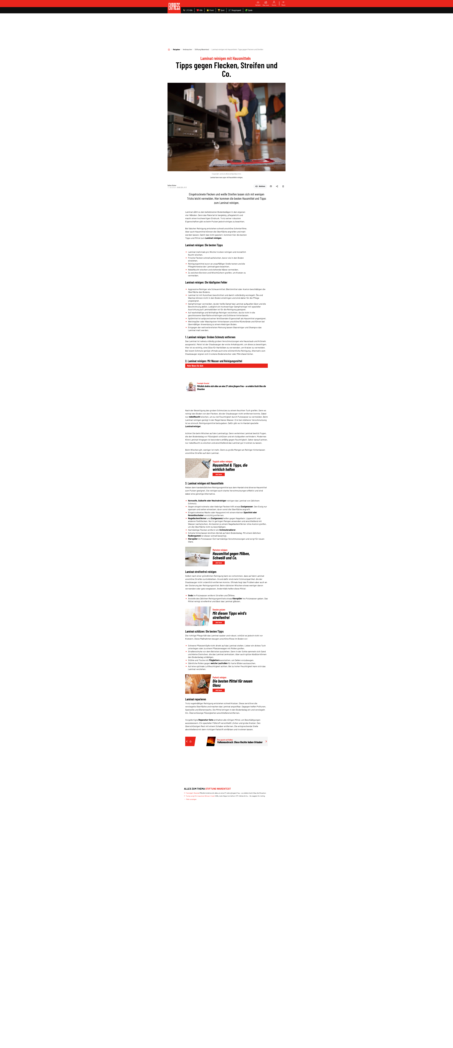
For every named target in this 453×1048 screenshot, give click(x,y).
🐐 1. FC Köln (188, 10)
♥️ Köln (199, 10)
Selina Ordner (172, 185)
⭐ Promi (210, 10)
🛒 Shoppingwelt (234, 10)
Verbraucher (187, 49)
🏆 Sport (221, 10)
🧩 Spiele (248, 10)
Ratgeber (176, 49)
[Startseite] (169, 49)
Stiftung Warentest (202, 49)
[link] (174, 6)
